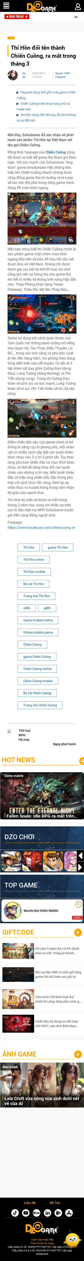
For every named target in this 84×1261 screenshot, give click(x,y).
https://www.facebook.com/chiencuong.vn (41, 527)
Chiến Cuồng (32, 644)
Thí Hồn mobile (34, 572)
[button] (80, 867)
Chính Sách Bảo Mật (42, 1239)
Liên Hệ (30, 1203)
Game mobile (14, 776)
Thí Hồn (28, 547)
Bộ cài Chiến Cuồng (37, 693)
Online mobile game (38, 632)
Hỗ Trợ (55, 1203)
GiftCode (18, 932)
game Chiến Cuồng (37, 656)
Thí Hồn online (33, 559)
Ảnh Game (19, 1054)
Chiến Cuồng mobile (38, 681)
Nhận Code (52, 951)
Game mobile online (38, 620)
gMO (47, 608)
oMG (26, 608)
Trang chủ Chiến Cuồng (40, 705)
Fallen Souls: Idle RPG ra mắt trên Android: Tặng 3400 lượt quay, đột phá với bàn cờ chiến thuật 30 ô (44, 816)
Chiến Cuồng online (37, 669)
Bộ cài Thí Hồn (33, 584)
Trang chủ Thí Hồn (36, 596)
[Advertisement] (42, 1154)
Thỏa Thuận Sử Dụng (42, 1243)
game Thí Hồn (58, 547)
